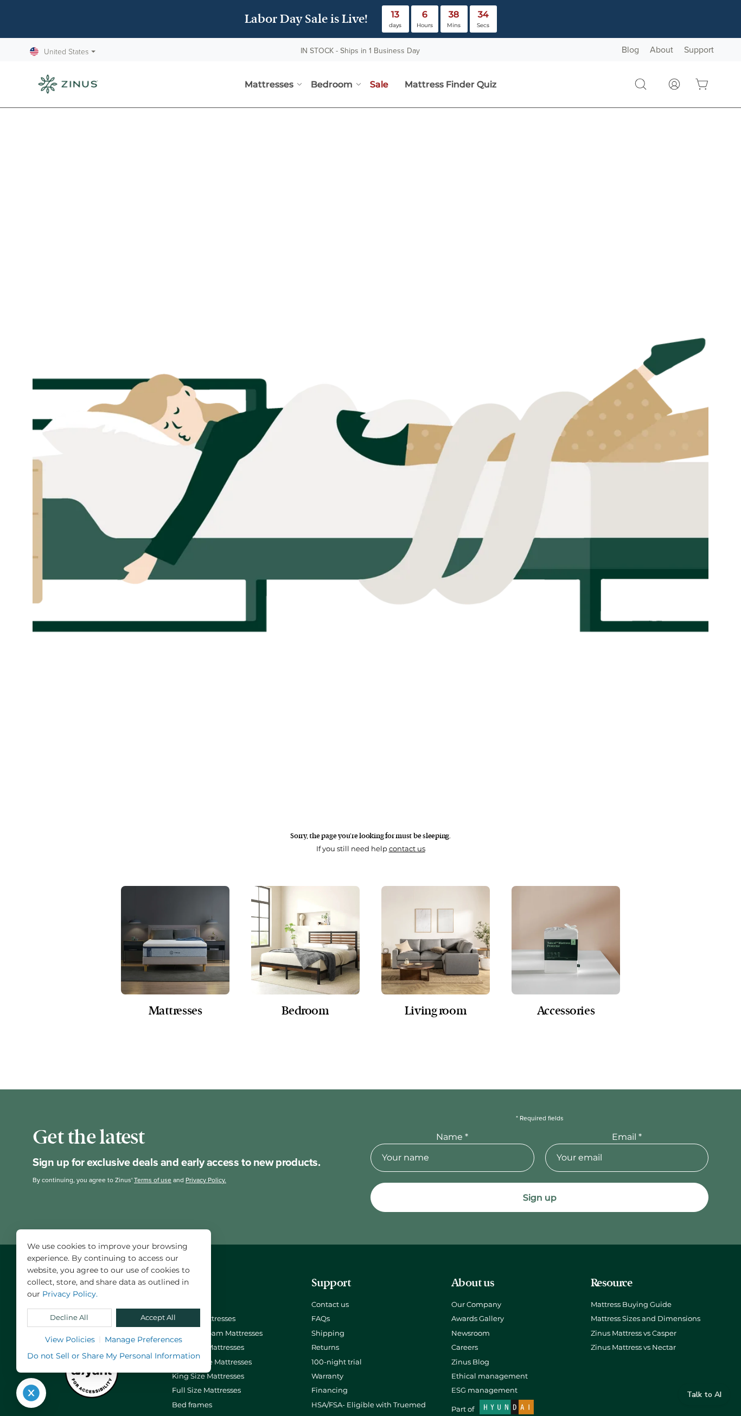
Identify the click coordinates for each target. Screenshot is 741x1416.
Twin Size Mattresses (208, 1347)
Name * (452, 1137)
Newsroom (470, 1333)
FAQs (320, 1319)
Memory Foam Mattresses (217, 1333)
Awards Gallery (477, 1319)
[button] (640, 84)
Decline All (69, 1317)
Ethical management (489, 1376)
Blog (630, 49)
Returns (325, 1347)
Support (699, 49)
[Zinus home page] (68, 84)
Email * (627, 1137)
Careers (464, 1347)
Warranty (327, 1376)
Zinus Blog (470, 1362)
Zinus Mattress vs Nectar (633, 1347)
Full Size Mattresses (206, 1390)
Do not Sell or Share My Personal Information (113, 1356)
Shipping (327, 1333)
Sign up (540, 1197)
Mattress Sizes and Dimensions (645, 1319)
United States (69, 51)
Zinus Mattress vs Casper (633, 1333)
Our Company (476, 1304)
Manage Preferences (143, 1339)
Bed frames (192, 1405)
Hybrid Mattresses (203, 1319)
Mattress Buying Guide (631, 1304)
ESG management (484, 1390)
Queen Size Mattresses (212, 1362)
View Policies (70, 1339)
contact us (407, 849)
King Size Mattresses (208, 1376)
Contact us (330, 1304)
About (661, 49)
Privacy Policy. (206, 1180)
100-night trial (336, 1362)
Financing (329, 1390)
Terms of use (152, 1180)
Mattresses (190, 1304)
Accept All (158, 1317)
